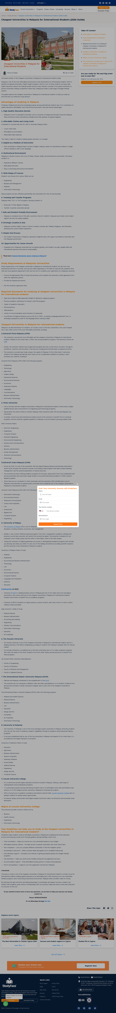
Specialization (43, 515)
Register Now (58, 524)
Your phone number (45, 507)
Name (41, 491)
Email (40, 499)
